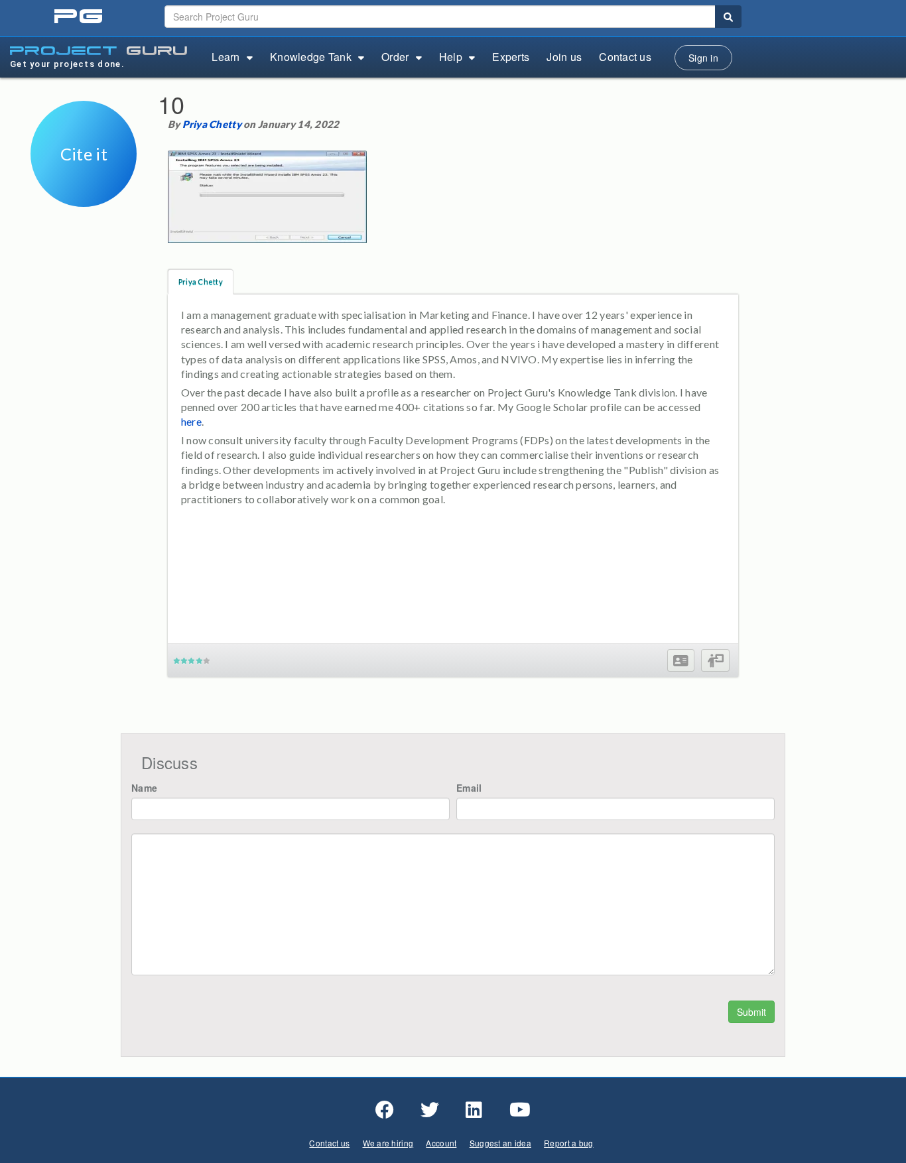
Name (144, 787)
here (191, 421)
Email (469, 787)
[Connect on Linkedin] (474, 1110)
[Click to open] (84, 198)
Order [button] (395, 56)
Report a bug (568, 1142)
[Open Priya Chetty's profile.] (680, 660)
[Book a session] (715, 660)
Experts (510, 56)
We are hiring (388, 1142)
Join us (564, 56)
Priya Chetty (211, 124)
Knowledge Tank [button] (311, 56)
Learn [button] (225, 56)
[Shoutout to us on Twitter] (430, 1110)
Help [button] (450, 56)
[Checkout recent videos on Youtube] (520, 1110)
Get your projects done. (67, 64)
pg (79, 17)
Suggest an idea (500, 1142)
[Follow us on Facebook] (384, 1110)
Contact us (625, 56)
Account (441, 1142)
